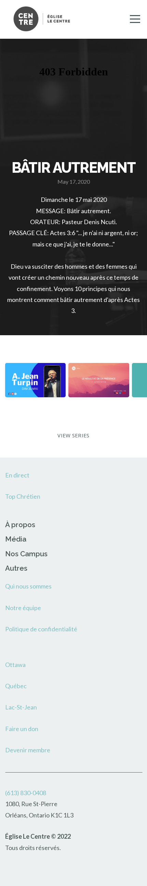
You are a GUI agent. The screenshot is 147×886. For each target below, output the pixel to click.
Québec (16, 686)
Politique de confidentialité (41, 629)
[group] (35, 386)
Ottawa (15, 664)
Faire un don (21, 728)
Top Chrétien (22, 496)
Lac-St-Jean (21, 707)
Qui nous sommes (28, 586)
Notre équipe (23, 607)
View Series (73, 435)
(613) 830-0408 (25, 793)
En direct (17, 475)
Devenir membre (27, 750)
